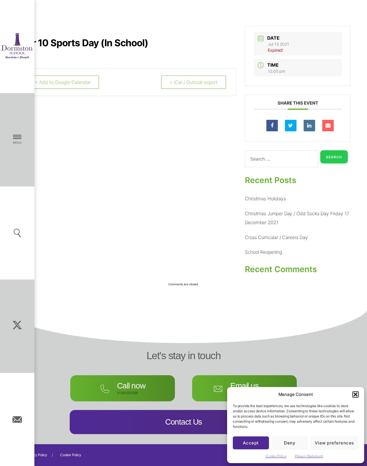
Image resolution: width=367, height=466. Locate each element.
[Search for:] (280, 160)
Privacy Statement (309, 456)
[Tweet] (290, 125)
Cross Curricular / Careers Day (276, 237)
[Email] (328, 125)
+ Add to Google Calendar (63, 82)
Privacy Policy (36, 455)
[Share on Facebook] (272, 125)
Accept (251, 443)
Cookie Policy (276, 456)
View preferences (334, 443)
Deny (289, 443)
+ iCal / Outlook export (193, 82)
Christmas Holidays (265, 198)
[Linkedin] (309, 125)
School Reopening (263, 252)
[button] (355, 394)
